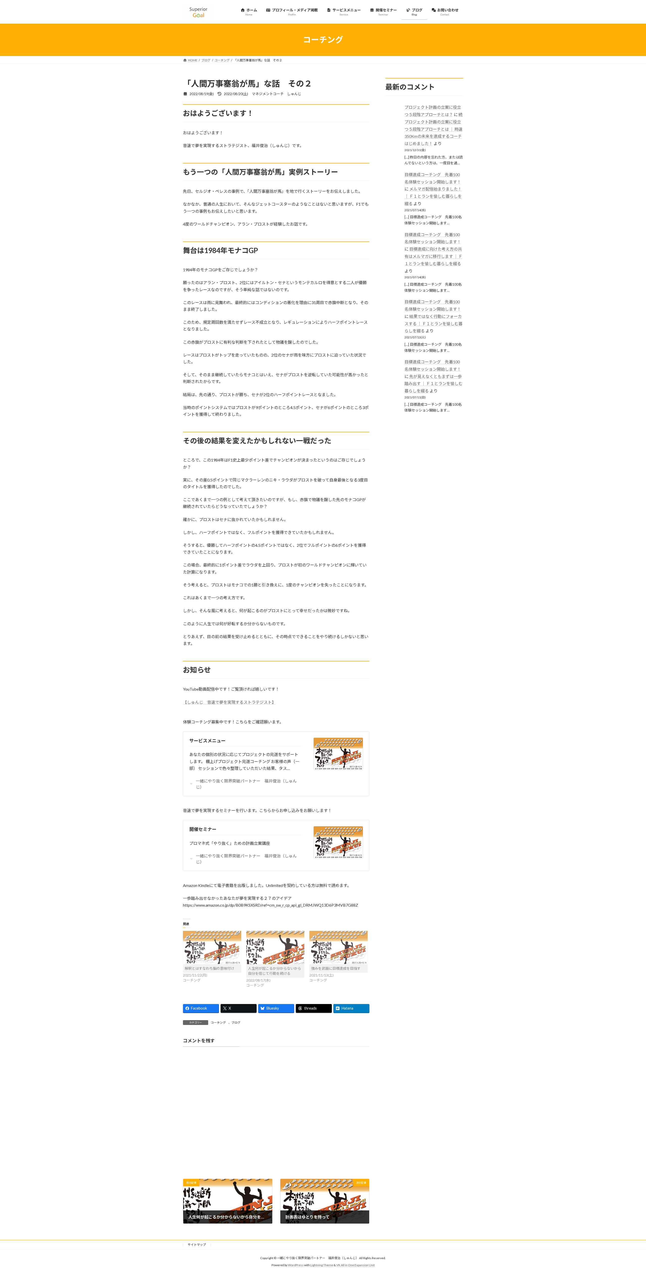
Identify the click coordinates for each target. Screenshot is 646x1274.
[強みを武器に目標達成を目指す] (338, 947)
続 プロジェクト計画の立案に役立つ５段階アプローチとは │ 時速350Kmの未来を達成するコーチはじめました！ (436, 129)
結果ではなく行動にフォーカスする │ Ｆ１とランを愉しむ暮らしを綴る (434, 323)
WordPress (296, 1265)
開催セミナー (203, 829)
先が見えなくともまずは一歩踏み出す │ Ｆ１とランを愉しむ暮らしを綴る (434, 383)
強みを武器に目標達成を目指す (336, 968)
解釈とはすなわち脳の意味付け (209, 968)
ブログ (235, 1022)
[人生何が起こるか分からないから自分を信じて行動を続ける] (275, 947)
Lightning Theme (321, 1265)
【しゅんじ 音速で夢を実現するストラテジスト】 (229, 702)
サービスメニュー (207, 740)
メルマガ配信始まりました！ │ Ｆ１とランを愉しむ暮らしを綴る (433, 196)
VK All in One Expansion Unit (355, 1265)
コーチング (218, 1022)
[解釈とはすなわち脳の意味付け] (212, 947)
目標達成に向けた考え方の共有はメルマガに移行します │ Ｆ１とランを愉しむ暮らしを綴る (434, 256)
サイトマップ (197, 1244)
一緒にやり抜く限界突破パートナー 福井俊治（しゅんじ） (246, 783)
